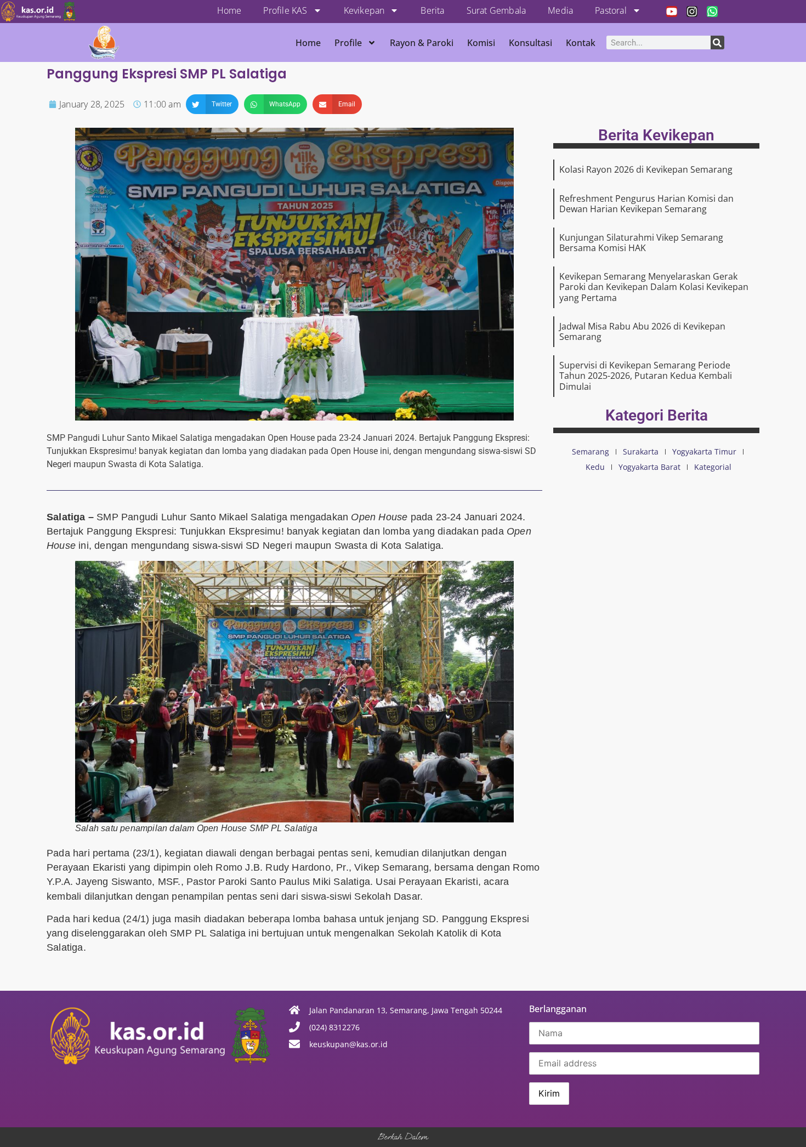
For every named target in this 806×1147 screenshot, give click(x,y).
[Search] (717, 42)
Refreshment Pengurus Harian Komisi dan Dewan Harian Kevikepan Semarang (646, 203)
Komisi (481, 43)
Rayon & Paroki (421, 43)
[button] (212, 104)
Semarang (590, 451)
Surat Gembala (496, 10)
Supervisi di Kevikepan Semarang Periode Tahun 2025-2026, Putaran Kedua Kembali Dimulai (645, 375)
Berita (432, 10)
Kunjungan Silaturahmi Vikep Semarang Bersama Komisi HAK (641, 242)
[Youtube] (671, 11)
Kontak (580, 43)
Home (229, 10)
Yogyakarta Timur (704, 451)
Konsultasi (530, 43)
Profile (348, 43)
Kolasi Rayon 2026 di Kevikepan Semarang (646, 169)
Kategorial (712, 467)
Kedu (595, 467)
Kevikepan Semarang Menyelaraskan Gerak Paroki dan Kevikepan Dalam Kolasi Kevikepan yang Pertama (653, 286)
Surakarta (641, 451)
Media (560, 10)
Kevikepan (364, 10)
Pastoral (611, 10)
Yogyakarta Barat (649, 467)
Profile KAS (285, 10)
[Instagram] (691, 11)
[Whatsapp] (712, 11)
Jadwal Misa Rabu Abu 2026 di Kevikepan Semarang (642, 331)
